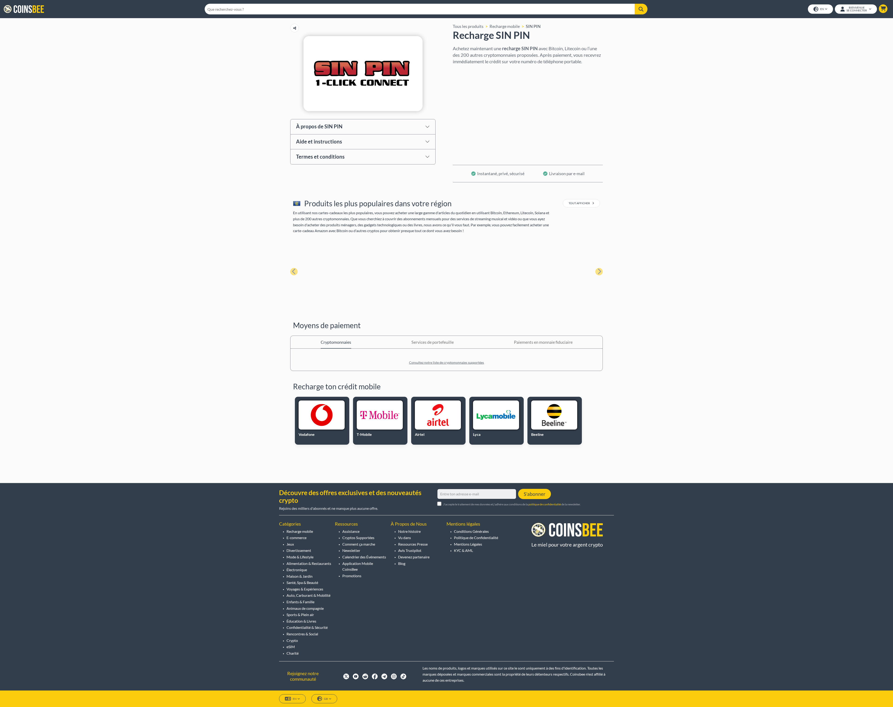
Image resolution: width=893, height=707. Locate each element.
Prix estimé (463, 110)
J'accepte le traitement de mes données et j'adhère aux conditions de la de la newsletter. (512, 504)
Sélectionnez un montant (476, 90)
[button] (883, 8)
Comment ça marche (358, 544)
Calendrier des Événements (364, 557)
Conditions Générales (471, 531)
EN (822, 9)
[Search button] (641, 9)
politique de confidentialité (544, 504)
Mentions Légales (468, 544)
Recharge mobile (505, 26)
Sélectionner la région (473, 70)
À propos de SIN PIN (319, 126)
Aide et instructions (319, 141)
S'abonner (534, 494)
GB (326, 698)
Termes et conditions (320, 156)
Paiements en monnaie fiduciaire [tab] (543, 342)
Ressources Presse (413, 544)
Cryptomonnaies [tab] (336, 342)
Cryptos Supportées (358, 537)
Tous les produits (468, 26)
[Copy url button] (294, 28)
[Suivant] (599, 271)
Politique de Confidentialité (476, 537)
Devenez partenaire (414, 557)
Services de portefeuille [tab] (432, 342)
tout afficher (579, 203)
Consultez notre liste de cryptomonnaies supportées (446, 362)
